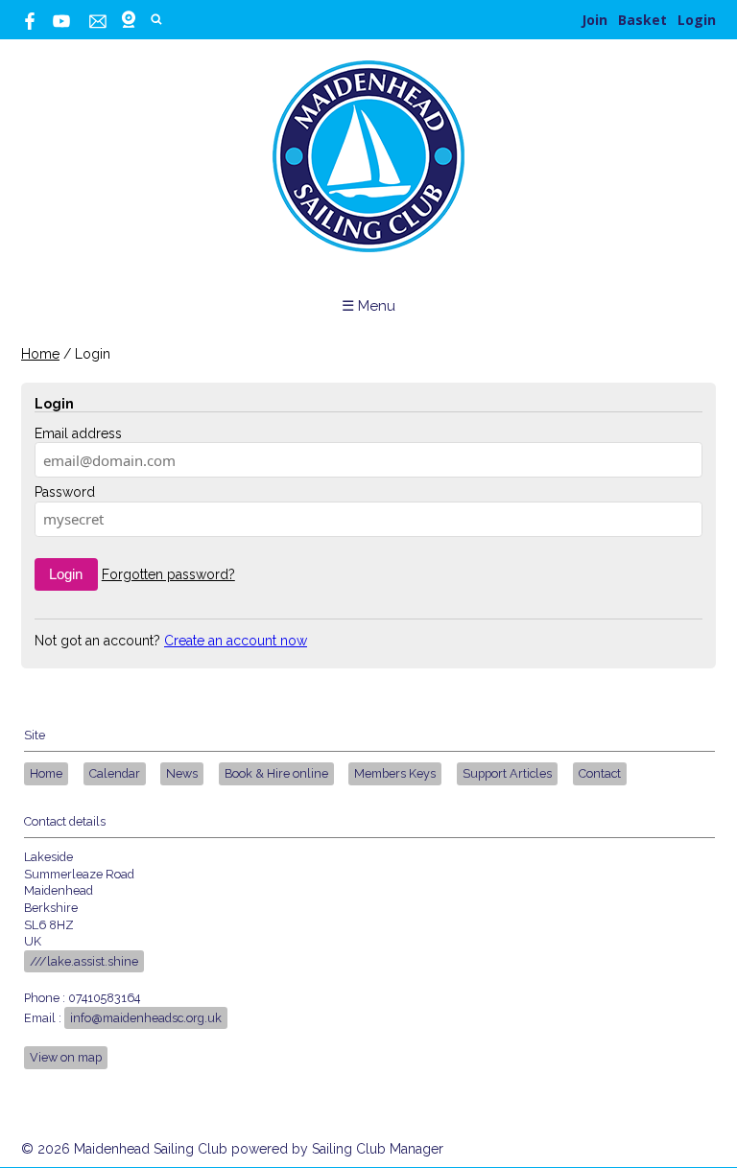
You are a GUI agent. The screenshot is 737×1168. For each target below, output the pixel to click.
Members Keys (395, 773)
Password (65, 492)
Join (594, 20)
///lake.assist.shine (84, 961)
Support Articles (507, 773)
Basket (642, 20)
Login (697, 20)
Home (40, 354)
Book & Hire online (276, 773)
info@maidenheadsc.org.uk (146, 1018)
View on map (66, 1057)
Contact (600, 773)
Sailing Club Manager (377, 1148)
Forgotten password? (168, 574)
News (182, 773)
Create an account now (235, 640)
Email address (78, 433)
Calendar (114, 773)
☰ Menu (368, 306)
